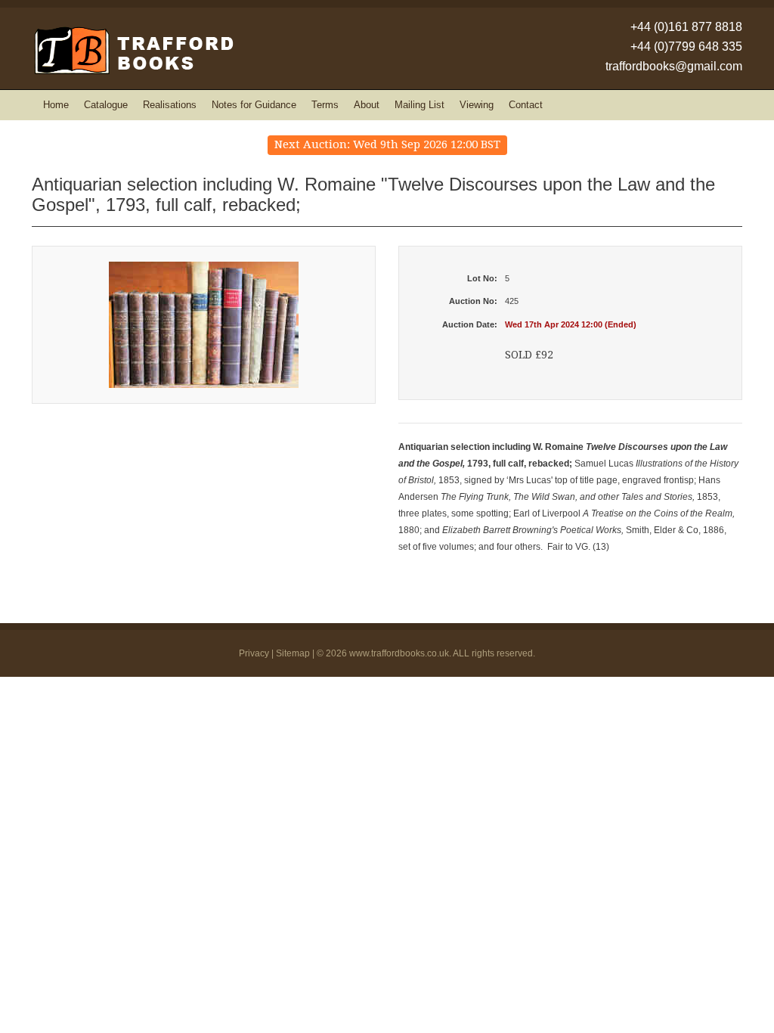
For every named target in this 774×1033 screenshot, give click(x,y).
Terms (325, 104)
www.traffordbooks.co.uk (399, 653)
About (366, 104)
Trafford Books (133, 50)
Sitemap (293, 653)
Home (56, 104)
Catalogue (106, 104)
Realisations (170, 104)
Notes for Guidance (254, 104)
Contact (526, 104)
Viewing (477, 104)
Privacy (254, 653)
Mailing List (419, 104)
